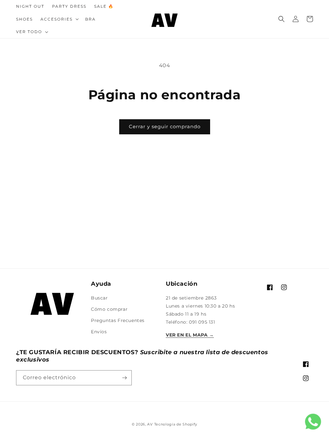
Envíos (99, 332)
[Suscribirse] (124, 377)
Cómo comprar (109, 309)
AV (150, 424)
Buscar (99, 298)
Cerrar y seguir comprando (164, 126)
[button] (59, 19)
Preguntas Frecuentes (118, 320)
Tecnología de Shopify (176, 424)
